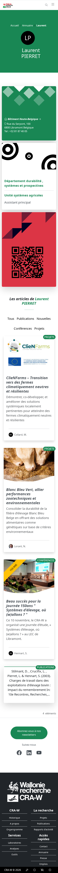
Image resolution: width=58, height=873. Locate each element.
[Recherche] (46, 5)
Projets (39, 328)
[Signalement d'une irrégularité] (50, 870)
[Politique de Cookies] (34, 870)
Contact (43, 846)
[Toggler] (53, 4)
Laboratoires (14, 842)
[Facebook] (19, 752)
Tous (10, 319)
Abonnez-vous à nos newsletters (29, 732)
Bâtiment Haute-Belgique (23, 119)
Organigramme (14, 829)
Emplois (43, 864)
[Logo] (29, 791)
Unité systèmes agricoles (23, 195)
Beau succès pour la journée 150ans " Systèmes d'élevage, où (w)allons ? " (26, 608)
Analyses (14, 848)
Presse (43, 858)
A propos (14, 823)
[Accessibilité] (42, 870)
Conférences (23, 328)
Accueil (15, 25)
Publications (25, 319)
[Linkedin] (29, 752)
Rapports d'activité (43, 829)
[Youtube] (39, 752)
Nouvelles (44, 319)
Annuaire (27, 25)
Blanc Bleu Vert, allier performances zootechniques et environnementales (25, 496)
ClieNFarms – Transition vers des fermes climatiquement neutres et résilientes (27, 384)
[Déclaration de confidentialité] (27, 870)
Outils (14, 854)
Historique (14, 817)
